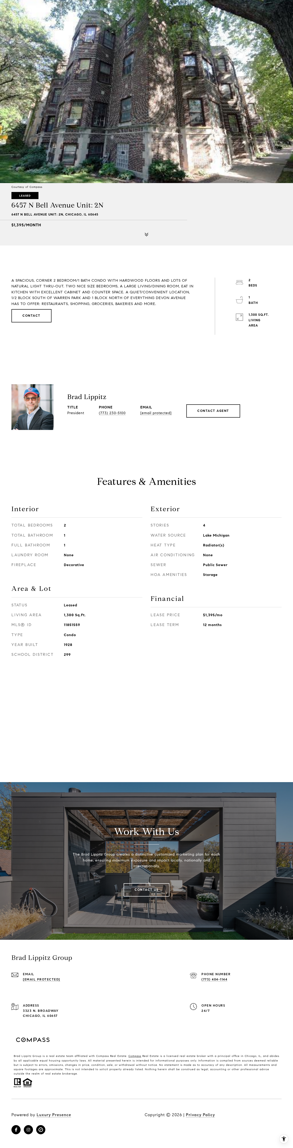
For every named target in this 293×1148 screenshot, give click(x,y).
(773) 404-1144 (214, 979)
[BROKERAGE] (40, 1129)
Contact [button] (31, 316)
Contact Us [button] (146, 890)
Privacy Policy (200, 1114)
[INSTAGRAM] (28, 1129)
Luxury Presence (54, 1114)
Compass (134, 1056)
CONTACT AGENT (213, 411)
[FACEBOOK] (16, 1129)
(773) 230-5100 (112, 413)
